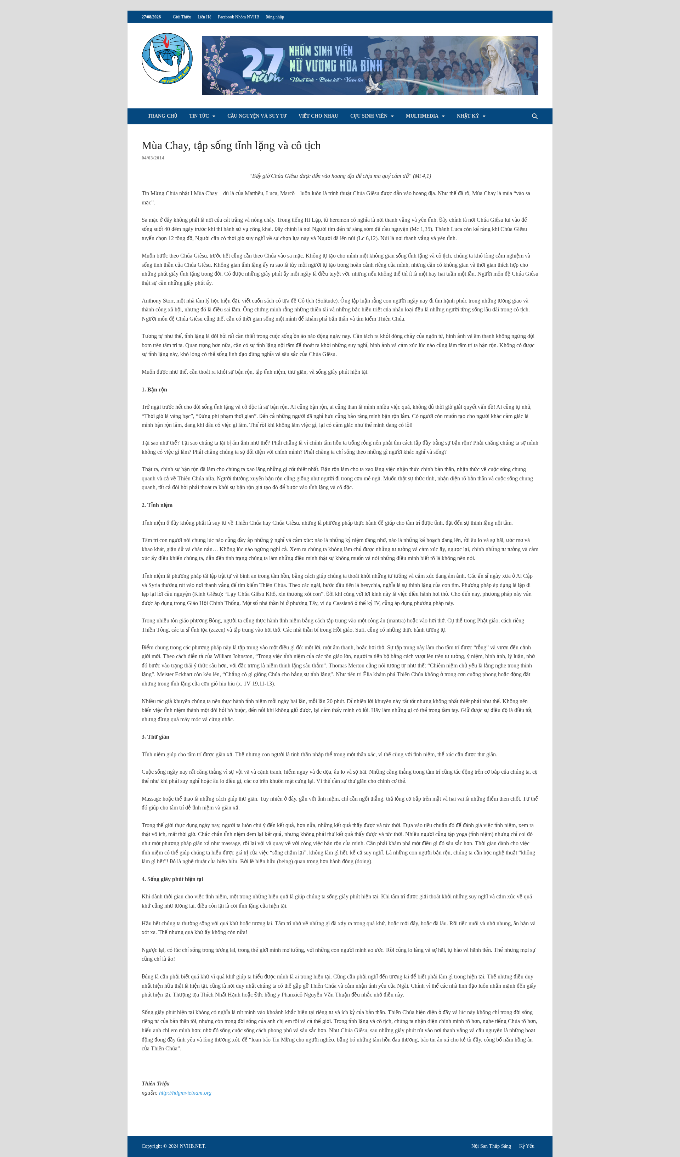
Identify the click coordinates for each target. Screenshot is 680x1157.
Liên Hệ (204, 17)
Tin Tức (199, 116)
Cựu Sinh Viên (368, 116)
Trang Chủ (162, 116)
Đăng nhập (275, 17)
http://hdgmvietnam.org (185, 1093)
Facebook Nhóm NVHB (238, 17)
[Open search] (534, 116)
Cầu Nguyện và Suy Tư (257, 116)
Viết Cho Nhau (318, 116)
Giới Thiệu (182, 17)
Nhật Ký (468, 116)
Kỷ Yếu (526, 1146)
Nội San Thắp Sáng (491, 1146)
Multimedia (422, 116)
